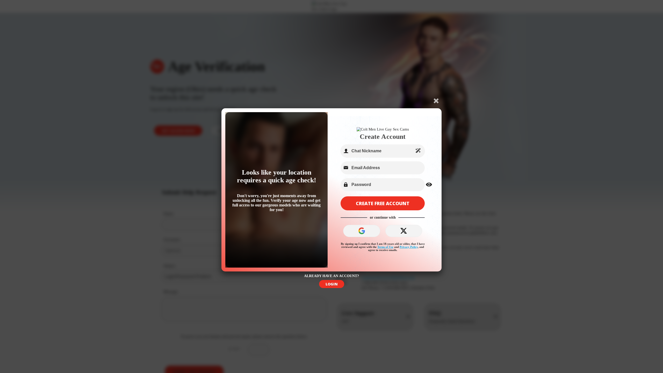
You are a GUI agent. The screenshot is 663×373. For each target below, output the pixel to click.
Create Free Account (382, 203)
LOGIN (332, 284)
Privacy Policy (409, 246)
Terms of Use (385, 246)
